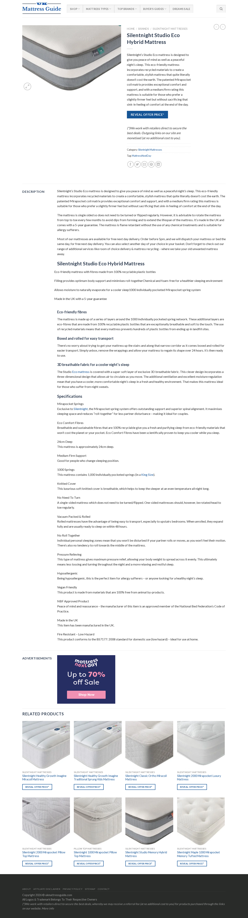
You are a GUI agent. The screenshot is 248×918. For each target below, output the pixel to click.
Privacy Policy (73, 889)
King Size (147, 474)
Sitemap (90, 889)
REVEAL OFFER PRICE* (147, 114)
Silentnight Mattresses (170, 28)
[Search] (221, 9)
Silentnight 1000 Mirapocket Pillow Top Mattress (95, 854)
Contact (104, 889)
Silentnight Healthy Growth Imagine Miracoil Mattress (44, 777)
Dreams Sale (181, 8)
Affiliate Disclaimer (46, 889)
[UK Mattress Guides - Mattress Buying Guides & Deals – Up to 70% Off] (41, 9)
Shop (73, 8)
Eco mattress (81, 371)
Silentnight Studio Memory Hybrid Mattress (146, 854)
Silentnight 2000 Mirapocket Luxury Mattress (199, 777)
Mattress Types (97, 8)
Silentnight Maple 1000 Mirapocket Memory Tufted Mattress (198, 854)
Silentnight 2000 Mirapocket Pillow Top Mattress (43, 854)
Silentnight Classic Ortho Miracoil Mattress (146, 777)
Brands (143, 28)
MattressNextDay (141, 155)
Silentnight (81, 409)
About (26, 889)
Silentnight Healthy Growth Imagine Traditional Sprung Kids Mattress (96, 777)
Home (131, 28)
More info (48, 908)
